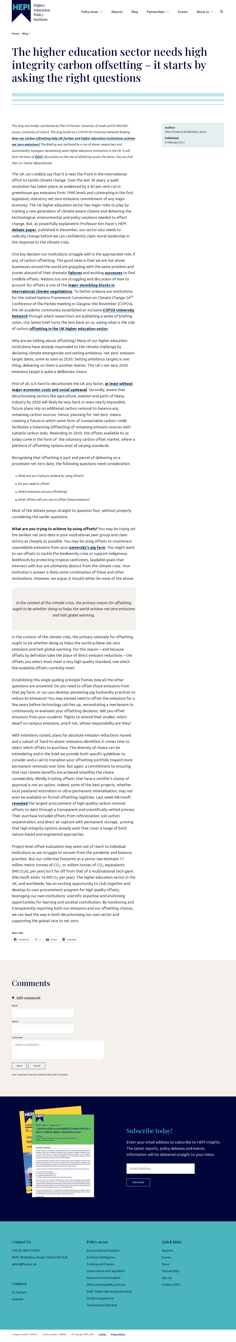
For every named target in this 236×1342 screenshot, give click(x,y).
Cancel (36, 1065)
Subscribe (138, 1182)
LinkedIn (18, 1299)
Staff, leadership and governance (109, 1291)
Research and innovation (103, 1278)
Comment (17, 1037)
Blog (135, 12)
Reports (117, 12)
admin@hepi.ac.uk (24, 1264)
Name (15, 1021)
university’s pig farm (87, 547)
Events (183, 12)
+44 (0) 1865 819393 (25, 1250)
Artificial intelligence (101, 1257)
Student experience (100, 1298)
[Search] (221, 12)
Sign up (167, 1278)
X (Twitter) (19, 1292)
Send (19, 1065)
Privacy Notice (118, 1334)
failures (75, 272)
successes (113, 272)
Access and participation (103, 1250)
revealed (20, 803)
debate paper (24, 229)
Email (15, 1005)
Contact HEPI (171, 1284)
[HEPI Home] (36, 11)
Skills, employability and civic (106, 1284)
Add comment (28, 997)
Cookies (102, 1334)
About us (203, 12)
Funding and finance (100, 1264)
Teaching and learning (102, 1305)
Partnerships (156, 12)
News (165, 1264)
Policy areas (89, 12)
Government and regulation (106, 1271)
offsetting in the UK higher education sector (69, 328)
